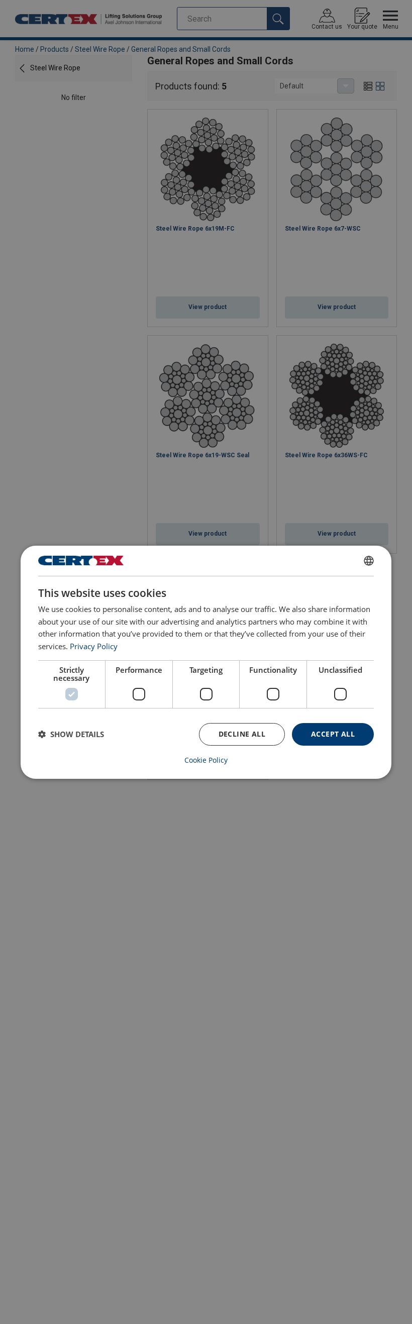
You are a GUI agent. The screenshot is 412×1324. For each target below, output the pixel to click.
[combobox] (369, 560)
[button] (71, 734)
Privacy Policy (94, 646)
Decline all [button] (242, 734)
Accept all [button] (333, 734)
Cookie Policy (206, 760)
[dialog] (206, 661)
